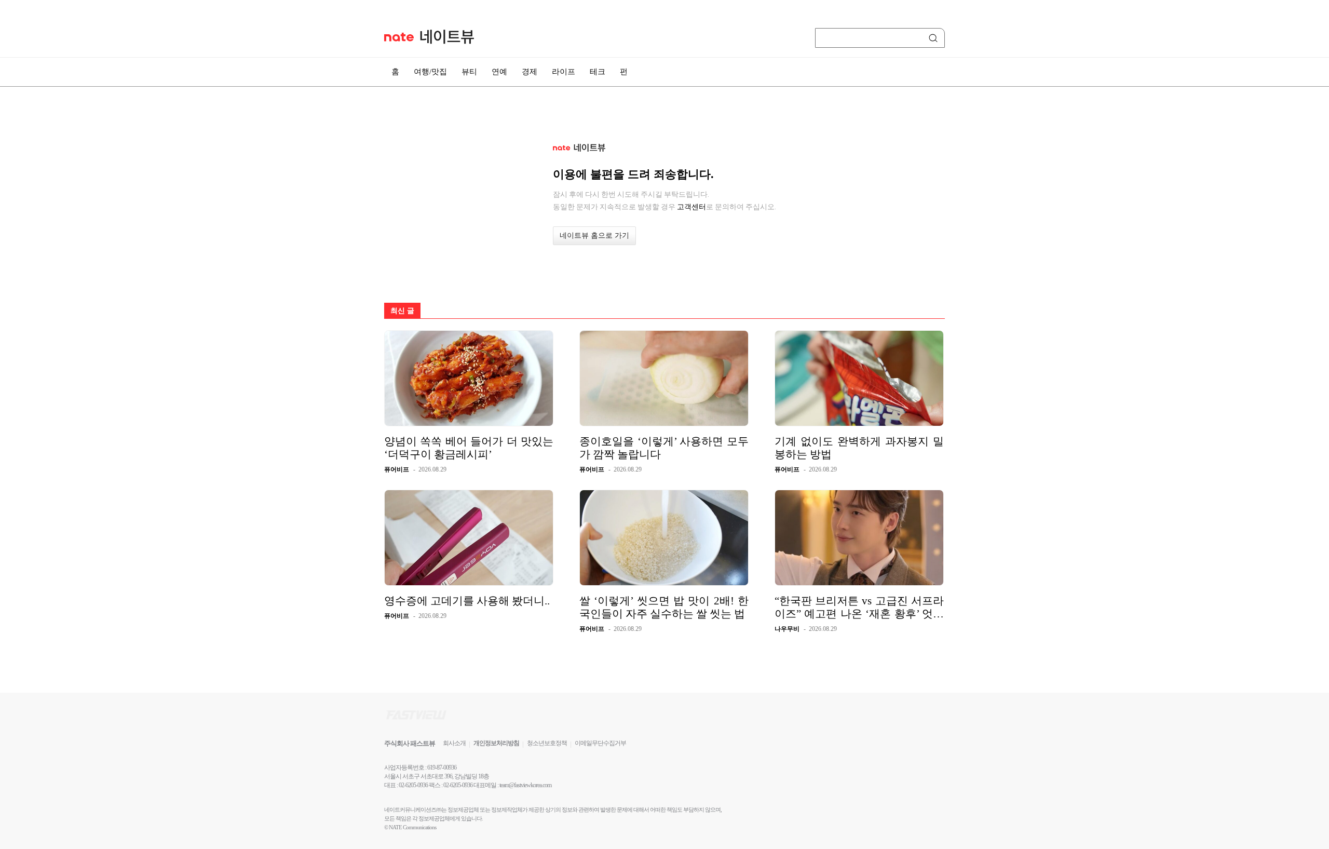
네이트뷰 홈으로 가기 (594, 235)
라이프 (563, 72)
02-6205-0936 (413, 785)
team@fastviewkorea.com (525, 785)
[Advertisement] (996, 279)
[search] (935, 38)
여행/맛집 (430, 72)
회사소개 (454, 743)
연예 (499, 72)
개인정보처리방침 (496, 743)
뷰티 (469, 72)
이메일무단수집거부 (600, 743)
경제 (529, 72)
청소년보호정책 (547, 743)
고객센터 (691, 207)
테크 (597, 72)
